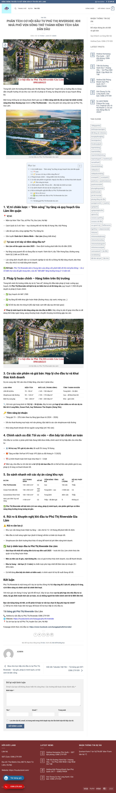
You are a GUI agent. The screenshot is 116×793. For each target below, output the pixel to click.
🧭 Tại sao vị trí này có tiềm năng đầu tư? (46, 174)
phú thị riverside (96, 195)
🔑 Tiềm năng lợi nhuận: (41, 182)
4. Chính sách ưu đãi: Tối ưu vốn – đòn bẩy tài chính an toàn (50, 185)
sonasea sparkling (97, 218)
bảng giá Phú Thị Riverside (20, 611)
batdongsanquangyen (98, 129)
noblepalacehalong (97, 173)
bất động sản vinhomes (98, 133)
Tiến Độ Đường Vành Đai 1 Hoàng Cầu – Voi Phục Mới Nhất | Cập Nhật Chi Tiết (104, 70)
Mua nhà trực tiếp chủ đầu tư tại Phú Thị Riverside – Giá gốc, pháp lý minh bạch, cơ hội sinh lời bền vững (21, 669)
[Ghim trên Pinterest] (48, 635)
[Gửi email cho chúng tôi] (113, 2)
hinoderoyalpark (96, 144)
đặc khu (106, 258)
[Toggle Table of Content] (78, 166)
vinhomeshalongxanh (98, 244)
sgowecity (94, 214)
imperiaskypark (96, 159)
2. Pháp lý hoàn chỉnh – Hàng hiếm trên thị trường (47, 177)
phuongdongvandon (97, 188)
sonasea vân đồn (96, 221)
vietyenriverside (104, 229)
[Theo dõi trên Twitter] (111, 2)
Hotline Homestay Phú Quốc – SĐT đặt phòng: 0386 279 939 (103, 57)
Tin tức (37, 8)
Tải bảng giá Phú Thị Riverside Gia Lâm (45, 201)
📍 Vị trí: (36, 172)
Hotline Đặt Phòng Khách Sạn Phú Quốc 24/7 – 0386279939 (103, 83)
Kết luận (32, 198)
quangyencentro (96, 203)
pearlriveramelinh (96, 184)
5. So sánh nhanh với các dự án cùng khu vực (45, 188)
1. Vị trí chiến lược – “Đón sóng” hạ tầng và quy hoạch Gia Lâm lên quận (55, 169)
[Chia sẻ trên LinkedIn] (52, 635)
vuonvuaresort (95, 251)
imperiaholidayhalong (98, 155)
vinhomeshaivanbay (97, 240)
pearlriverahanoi (105, 181)
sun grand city (95, 225)
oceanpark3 (105, 177)
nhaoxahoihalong (96, 166)
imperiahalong (95, 147)
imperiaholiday (95, 151)
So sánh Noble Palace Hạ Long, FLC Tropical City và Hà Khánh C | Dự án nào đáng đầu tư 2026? (104, 106)
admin (54, 36)
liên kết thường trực (58, 643)
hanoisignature (96, 140)
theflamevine (106, 225)
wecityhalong (95, 255)
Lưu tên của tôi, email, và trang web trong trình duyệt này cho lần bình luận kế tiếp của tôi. (42, 721)
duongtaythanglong (97, 136)
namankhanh (95, 162)
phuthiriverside (96, 192)
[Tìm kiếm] (15, 8)
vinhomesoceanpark (97, 247)
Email (34, 710)
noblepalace (95, 170)
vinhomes (94, 232)
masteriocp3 (107, 159)
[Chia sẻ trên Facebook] (35, 635)
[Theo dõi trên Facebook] (106, 2)
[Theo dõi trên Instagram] (109, 2)
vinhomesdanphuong (98, 236)
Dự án (30, 8)
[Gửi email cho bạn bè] (43, 635)
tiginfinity (94, 229)
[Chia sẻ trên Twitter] (39, 635)
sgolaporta (94, 207)
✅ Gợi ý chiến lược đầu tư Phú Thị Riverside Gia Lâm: (50, 195)
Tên (8, 710)
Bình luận (10, 690)
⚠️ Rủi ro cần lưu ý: (39, 193)
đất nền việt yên (96, 258)
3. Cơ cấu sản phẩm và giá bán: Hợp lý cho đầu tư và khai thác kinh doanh (55, 180)
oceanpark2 (95, 177)
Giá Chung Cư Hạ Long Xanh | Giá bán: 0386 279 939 (103, 93)
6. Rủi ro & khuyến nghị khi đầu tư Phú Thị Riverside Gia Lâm (51, 190)
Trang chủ (22, 8)
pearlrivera (94, 181)
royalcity (106, 203)
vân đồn (105, 251)
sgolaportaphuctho (97, 210)
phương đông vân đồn (98, 199)
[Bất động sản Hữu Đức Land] (6, 8)
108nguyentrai (95, 125)
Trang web (62, 710)
